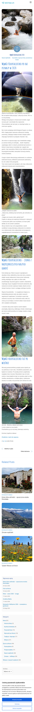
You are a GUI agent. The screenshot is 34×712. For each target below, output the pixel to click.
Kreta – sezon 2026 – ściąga (11, 594)
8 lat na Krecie (7, 588)
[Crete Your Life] (8, 3)
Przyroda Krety (8, 630)
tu (3, 441)
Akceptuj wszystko (17, 699)
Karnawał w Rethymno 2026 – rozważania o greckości (15, 605)
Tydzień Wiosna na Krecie (10, 566)
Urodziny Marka (7, 599)
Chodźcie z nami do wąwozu (10, 437)
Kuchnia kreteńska (9, 626)
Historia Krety (8, 623)
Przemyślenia (8, 646)
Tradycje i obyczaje (9, 636)
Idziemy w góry (8, 448)
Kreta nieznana (25, 451)
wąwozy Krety (21, 58)
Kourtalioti (15, 58)
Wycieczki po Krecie (7, 495)
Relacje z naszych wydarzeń (10, 660)
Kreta (4, 620)
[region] (17, 696)
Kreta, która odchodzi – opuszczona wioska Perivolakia (15, 582)
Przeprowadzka (8, 650)
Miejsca (6, 640)
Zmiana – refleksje (9, 656)
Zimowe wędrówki (7, 532)
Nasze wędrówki (6, 58)
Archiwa (5, 669)
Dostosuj (17, 704)
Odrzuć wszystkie (17, 708)
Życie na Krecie (7, 643)
